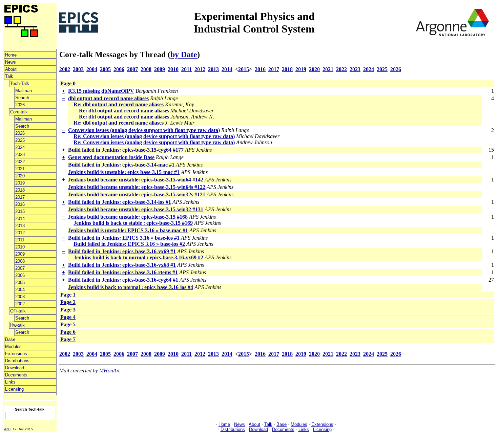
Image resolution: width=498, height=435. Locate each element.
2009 (20, 254)
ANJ (7, 429)
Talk (9, 76)
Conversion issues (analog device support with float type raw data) (144, 130)
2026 (20, 104)
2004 (20, 289)
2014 (20, 218)
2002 (20, 303)
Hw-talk (17, 325)
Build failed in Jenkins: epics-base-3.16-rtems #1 (123, 272)
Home (11, 55)
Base (10, 339)
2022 (20, 161)
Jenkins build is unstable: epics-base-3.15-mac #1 (124, 172)
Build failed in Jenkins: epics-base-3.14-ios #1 (119, 202)
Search (22, 97)
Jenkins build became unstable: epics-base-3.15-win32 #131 (135, 209)
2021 (20, 168)
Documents (16, 374)
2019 (20, 183)
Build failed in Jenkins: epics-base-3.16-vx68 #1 (122, 265)
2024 (20, 147)
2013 (20, 225)
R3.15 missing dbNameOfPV (101, 91)
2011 (19, 239)
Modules (13, 346)
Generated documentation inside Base (111, 157)
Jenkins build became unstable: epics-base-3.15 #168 (128, 217)
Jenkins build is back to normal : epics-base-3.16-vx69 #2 (138, 257)
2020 (20, 175)
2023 (20, 154)
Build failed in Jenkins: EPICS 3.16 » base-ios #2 (129, 244)
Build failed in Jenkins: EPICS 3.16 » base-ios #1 (124, 238)
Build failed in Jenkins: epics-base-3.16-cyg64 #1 (123, 280)
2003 (20, 296)
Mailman (23, 90)
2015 (20, 211)
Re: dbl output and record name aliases (119, 104)
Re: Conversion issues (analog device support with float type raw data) (154, 136)
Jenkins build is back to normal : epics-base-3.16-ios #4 (130, 287)
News (10, 62)
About (11, 69)
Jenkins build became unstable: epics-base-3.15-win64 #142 (135, 179)
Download (14, 367)
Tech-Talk (19, 83)
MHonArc (110, 370)
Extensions (16, 353)
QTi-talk (18, 310)
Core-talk (19, 111)
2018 (20, 190)
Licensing (14, 389)
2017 (20, 197)
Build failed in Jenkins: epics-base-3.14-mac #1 (121, 165)
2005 (20, 282)
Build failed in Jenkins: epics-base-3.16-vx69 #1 (122, 251)
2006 (20, 275)
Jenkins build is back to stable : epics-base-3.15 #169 (133, 223)
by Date (183, 54)
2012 (20, 232)
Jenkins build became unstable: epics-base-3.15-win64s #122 (136, 187)
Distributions (17, 360)
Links (10, 382)
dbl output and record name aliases (108, 98)
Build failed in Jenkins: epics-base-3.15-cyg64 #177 (126, 150)
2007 (20, 268)
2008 (20, 261)
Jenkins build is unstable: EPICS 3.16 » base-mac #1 (128, 230)
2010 (20, 246)
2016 (20, 204)
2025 (20, 140)
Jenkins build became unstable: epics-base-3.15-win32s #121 (136, 194)
